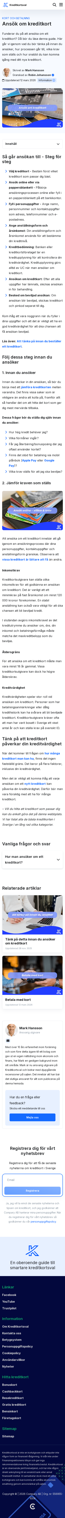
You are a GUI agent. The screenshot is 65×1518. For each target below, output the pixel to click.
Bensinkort (10, 1411)
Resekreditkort (13, 1398)
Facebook (9, 1295)
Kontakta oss (11, 1333)
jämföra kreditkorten (36, 387)
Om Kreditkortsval (15, 1326)
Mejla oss (32, 1117)
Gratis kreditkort (14, 1404)
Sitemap (8, 1436)
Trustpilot (9, 1308)
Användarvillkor (13, 1360)
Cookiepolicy (11, 1353)
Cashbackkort (12, 1391)
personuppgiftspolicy (43, 1221)
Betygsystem (11, 1340)
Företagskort (11, 1418)
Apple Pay (29, 460)
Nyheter (8, 1366)
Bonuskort (9, 1385)
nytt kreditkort (35, 783)
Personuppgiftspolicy (17, 1346)
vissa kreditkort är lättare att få (25, 559)
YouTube (8, 1301)
